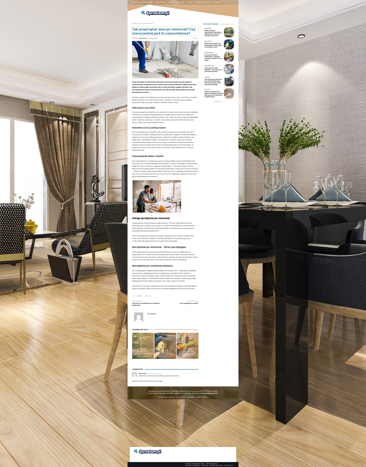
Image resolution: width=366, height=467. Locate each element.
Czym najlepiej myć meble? (189, 303)
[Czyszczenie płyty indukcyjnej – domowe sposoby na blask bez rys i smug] (187, 346)
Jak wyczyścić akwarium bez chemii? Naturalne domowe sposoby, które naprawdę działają (213, 81)
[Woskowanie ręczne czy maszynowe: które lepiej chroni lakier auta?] (165, 346)
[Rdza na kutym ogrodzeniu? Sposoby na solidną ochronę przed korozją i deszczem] (143, 346)
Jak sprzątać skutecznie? (146, 23)
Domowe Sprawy (187, 349)
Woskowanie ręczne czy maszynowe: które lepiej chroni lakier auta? (165, 354)
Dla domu (207, 77)
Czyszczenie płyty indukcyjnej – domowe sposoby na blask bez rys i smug (187, 353)
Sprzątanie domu (209, 65)
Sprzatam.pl (135, 23)
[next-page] (136, 362)
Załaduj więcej (218, 101)
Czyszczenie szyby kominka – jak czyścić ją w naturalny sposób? (213, 69)
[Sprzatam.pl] (133, 38)
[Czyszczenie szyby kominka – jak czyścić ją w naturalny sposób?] (229, 69)
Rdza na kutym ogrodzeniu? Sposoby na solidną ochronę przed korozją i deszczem (143, 353)
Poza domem (142, 349)
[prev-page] (133, 362)
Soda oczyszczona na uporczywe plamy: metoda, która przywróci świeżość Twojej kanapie (214, 94)
